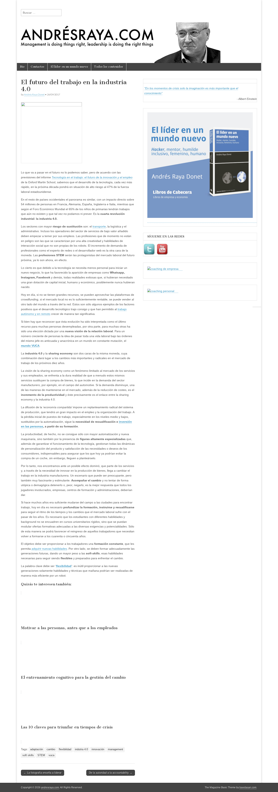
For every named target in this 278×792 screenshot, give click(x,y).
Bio (22, 66)
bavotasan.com (248, 787)
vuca (51, 755)
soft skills (28, 755)
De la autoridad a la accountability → (110, 772)
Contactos (37, 66)
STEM (41, 755)
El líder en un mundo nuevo (69, 66)
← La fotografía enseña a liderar (42, 772)
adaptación (36, 749)
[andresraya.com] (139, 31)
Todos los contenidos (108, 66)
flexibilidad (63, 566)
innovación (98, 749)
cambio (51, 749)
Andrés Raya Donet (34, 94)
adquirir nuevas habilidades (49, 548)
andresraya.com (50, 787)
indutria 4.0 (81, 749)
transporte (99, 226)
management (115, 749)
